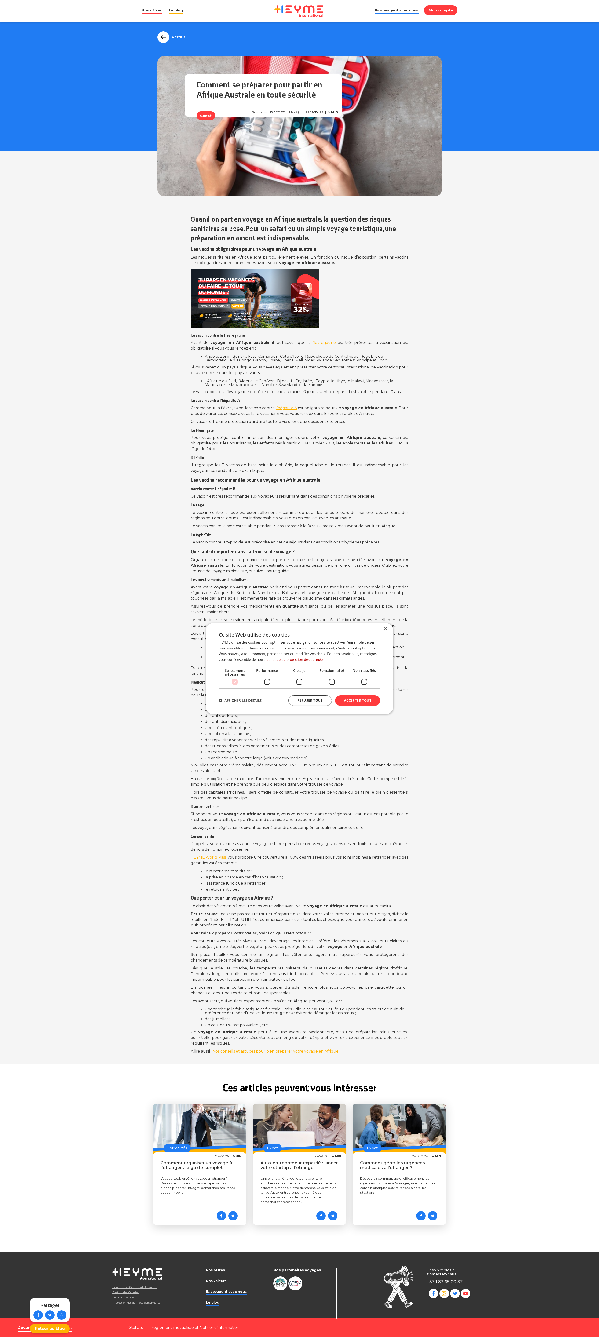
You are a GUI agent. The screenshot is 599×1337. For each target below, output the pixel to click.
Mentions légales (123, 1297)
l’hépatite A (286, 408)
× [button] (385, 628)
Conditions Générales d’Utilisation (134, 1287)
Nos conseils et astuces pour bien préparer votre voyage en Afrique (275, 1051)
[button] (240, 700)
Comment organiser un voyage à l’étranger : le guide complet (196, 1165)
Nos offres (152, 10)
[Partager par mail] (61, 1315)
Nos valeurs (216, 1281)
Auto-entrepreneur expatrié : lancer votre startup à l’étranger (299, 1165)
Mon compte (441, 10)
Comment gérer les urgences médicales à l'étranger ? (392, 1165)
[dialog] (299, 668)
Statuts (136, 1327)
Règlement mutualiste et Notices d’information (195, 1327)
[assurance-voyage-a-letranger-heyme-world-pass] (299, 298)
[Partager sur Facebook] (38, 1315)
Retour (178, 37)
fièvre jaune (324, 342)
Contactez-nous (441, 1274)
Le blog (176, 10)
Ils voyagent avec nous (396, 10)
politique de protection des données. (295, 659)
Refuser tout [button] (310, 700)
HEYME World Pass (208, 857)
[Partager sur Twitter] (50, 1315)
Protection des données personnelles (136, 1302)
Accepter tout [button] (357, 700)
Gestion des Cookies (125, 1292)
